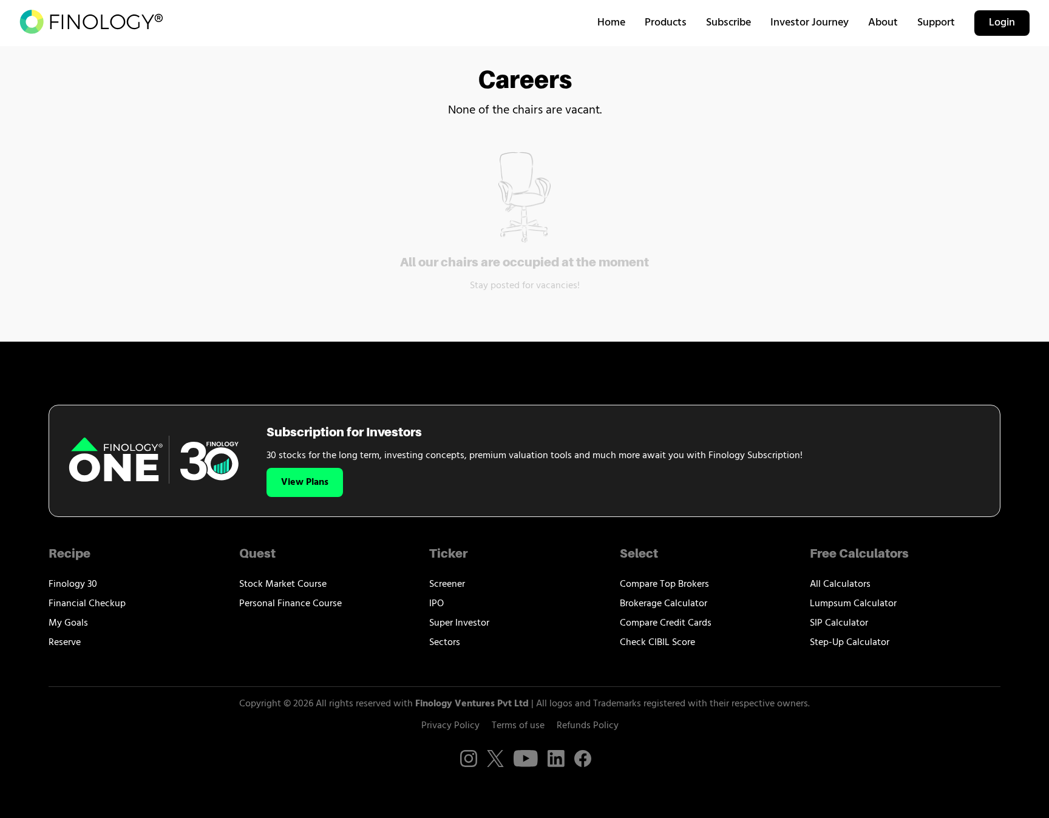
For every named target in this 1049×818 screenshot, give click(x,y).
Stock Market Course (283, 584)
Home (611, 23)
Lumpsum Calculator (853, 604)
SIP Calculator (839, 623)
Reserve (65, 642)
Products (666, 23)
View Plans (304, 482)
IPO (436, 604)
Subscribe (728, 23)
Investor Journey (809, 23)
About (883, 23)
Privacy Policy (450, 726)
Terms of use (518, 726)
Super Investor (459, 623)
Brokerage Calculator (663, 604)
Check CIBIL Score (657, 642)
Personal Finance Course (290, 604)
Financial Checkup (87, 604)
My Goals (68, 623)
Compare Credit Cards (665, 623)
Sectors (444, 642)
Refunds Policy (588, 726)
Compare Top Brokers (664, 584)
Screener (447, 584)
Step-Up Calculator (849, 642)
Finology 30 (73, 584)
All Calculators (840, 584)
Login (1002, 23)
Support (936, 23)
